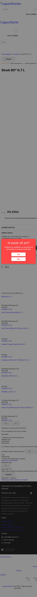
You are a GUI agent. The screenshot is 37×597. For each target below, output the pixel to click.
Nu (18, 259)
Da (18, 254)
